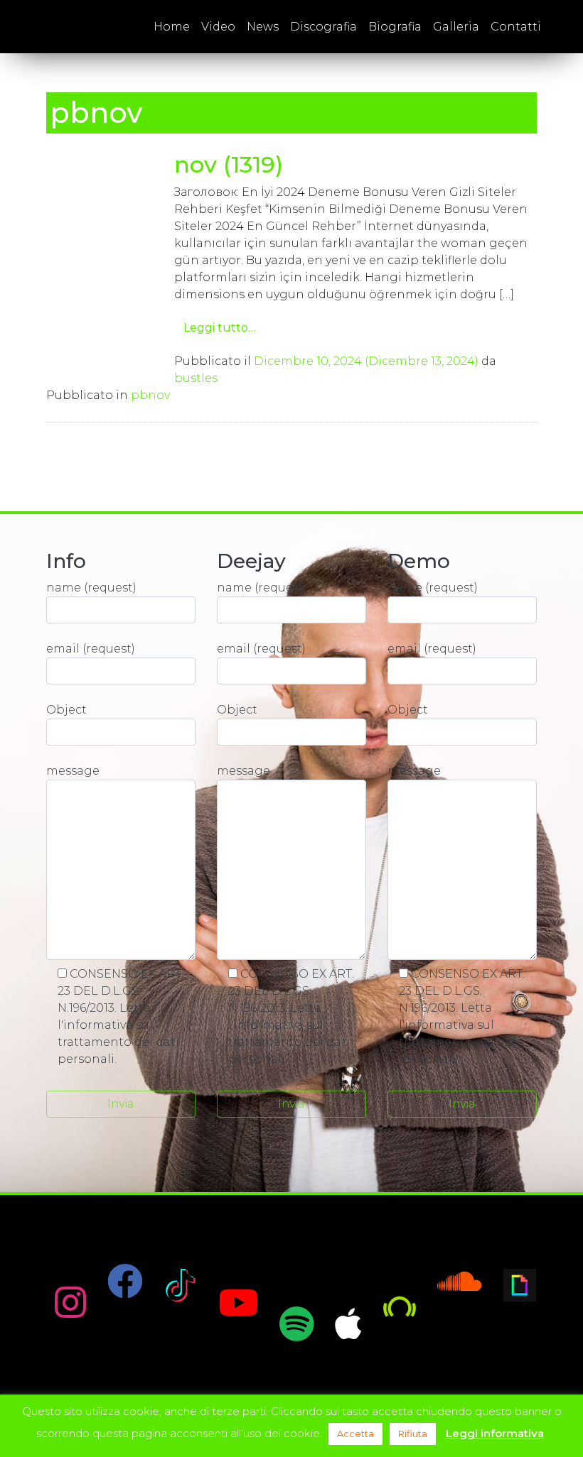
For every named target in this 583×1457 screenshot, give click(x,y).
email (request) (90, 648)
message (73, 770)
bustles (196, 378)
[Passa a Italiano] (559, 26)
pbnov (150, 395)
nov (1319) (228, 164)
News (263, 26)
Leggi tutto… (219, 327)
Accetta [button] (355, 1433)
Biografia (395, 26)
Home (172, 26)
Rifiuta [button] (412, 1433)
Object (66, 709)
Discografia (323, 26)
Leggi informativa (495, 1433)
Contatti (516, 26)
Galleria (456, 26)
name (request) (91, 587)
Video (218, 26)
